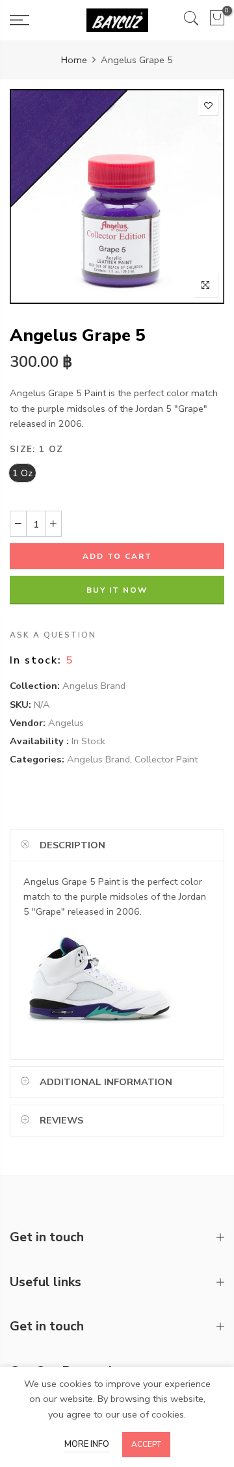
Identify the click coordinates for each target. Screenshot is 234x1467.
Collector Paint (166, 759)
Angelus (66, 722)
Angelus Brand (93, 686)
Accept (146, 1444)
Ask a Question (53, 635)
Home (74, 59)
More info (86, 1444)
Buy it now (117, 590)
